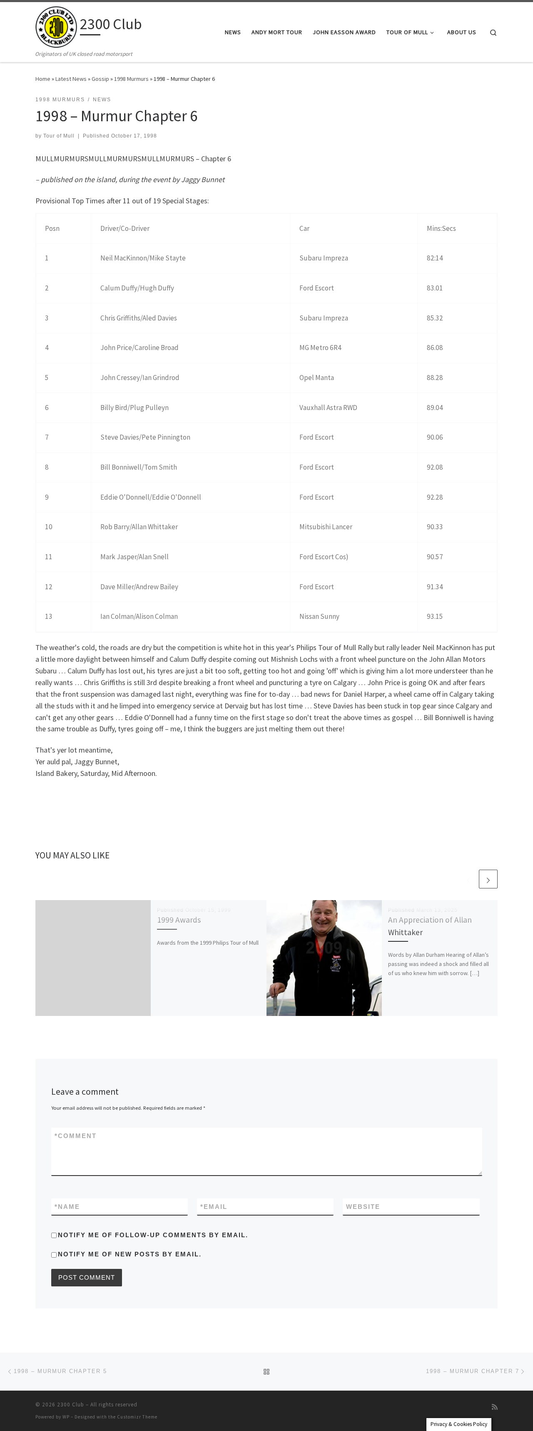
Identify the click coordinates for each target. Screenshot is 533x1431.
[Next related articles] (488, 879)
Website (363, 1206)
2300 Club (70, 1404)
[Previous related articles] (468, 879)
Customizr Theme (137, 1417)
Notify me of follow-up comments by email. (153, 1234)
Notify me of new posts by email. (130, 1254)
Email (213, 1206)
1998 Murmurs (131, 79)
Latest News (71, 79)
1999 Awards (179, 920)
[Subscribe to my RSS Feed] (495, 1407)
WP (66, 1417)
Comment (76, 1135)
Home (42, 79)
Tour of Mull (59, 136)
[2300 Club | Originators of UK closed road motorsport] (56, 25)
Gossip (100, 79)
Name (67, 1206)
